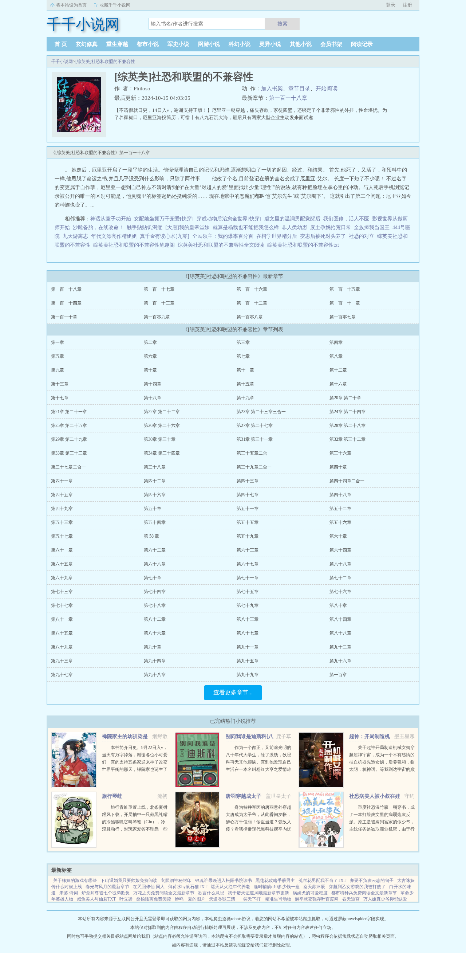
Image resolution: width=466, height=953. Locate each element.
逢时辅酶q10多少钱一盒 (277, 886)
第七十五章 (247, 591)
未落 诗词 (68, 892)
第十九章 (245, 397)
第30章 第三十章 (159, 439)
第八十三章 (247, 619)
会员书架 (331, 44)
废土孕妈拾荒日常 (330, 227)
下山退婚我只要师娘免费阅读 (128, 880)
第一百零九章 (157, 316)
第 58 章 (151, 536)
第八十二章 (155, 619)
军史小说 (178, 44)
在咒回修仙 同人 (149, 886)
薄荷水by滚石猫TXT (187, 886)
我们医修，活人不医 (346, 218)
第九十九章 (247, 674)
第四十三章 (247, 480)
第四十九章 (62, 508)
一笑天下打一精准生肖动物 (265, 899)
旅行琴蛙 (112, 796)
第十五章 (245, 384)
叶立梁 (126, 899)
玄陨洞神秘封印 (176, 880)
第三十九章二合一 (254, 467)
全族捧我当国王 (372, 227)
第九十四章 (155, 660)
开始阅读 (326, 88)
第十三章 (59, 384)
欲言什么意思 (211, 892)
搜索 (282, 24)
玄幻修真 (87, 44)
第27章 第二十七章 (255, 425)
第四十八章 (340, 494)
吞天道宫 (351, 899)
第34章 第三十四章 (162, 453)
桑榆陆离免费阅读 (153, 899)
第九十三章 (62, 660)
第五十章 (152, 508)
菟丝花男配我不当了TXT (322, 880)
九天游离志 (75, 236)
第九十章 (152, 647)
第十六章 (338, 384)
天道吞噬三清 (222, 899)
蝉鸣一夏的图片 (190, 899)
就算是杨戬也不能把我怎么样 (246, 227)
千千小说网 (62, 61)
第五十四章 (155, 522)
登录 (390, 5)
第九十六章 (340, 660)
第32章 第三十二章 (347, 439)
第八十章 (338, 605)
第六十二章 (155, 550)
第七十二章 (340, 577)
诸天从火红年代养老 (230, 886)
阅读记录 (362, 44)
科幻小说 (239, 44)
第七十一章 (247, 577)
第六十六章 (155, 563)
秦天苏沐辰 (314, 886)
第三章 (243, 342)
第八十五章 (62, 633)
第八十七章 (247, 633)
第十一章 (245, 370)
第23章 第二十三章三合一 (261, 411)
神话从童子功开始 (110, 218)
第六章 (150, 356)
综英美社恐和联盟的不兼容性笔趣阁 (135, 245)
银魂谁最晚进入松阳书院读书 (223, 880)
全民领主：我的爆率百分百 (222, 236)
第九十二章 (340, 647)
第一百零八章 (250, 316)
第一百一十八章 (288, 98)
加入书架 (272, 88)
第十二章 (338, 370)
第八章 (336, 356)
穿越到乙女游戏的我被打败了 (357, 886)
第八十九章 (62, 647)
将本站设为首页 (71, 5)
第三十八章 (155, 467)
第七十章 (152, 577)
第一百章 (338, 674)
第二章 (150, 342)
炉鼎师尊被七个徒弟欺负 (106, 892)
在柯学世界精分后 (276, 236)
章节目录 (299, 88)
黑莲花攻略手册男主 (275, 880)
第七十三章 (62, 591)
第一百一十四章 (66, 303)
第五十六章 (340, 522)
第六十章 (338, 536)
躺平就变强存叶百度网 (317, 899)
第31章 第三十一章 (255, 439)
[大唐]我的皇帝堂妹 (187, 227)
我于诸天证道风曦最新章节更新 (258, 892)
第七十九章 (247, 605)
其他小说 (301, 44)
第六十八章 (340, 563)
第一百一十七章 (159, 289)
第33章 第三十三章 (69, 453)
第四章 (336, 342)
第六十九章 (62, 577)
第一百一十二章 (252, 303)
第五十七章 (62, 536)
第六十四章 (340, 550)
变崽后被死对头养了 (323, 236)
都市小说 (148, 44)
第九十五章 (247, 660)
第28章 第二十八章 (347, 425)
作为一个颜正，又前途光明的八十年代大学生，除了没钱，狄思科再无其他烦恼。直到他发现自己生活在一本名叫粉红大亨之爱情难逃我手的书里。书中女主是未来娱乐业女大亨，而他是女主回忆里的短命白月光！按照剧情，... (258, 769)
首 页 (61, 44)
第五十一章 (247, 508)
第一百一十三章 (159, 303)
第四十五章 (62, 494)
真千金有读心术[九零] (164, 236)
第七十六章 (340, 591)
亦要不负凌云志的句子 (372, 880)
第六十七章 (247, 563)
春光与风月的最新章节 (107, 886)
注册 (407, 5)
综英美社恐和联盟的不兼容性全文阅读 (222, 245)
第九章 (57, 370)
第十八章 (152, 397)
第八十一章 (62, 619)
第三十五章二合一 (254, 453)
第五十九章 (247, 536)
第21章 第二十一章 (69, 411)
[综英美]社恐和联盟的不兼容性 (105, 61)
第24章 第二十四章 (347, 411)
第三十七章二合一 (68, 467)
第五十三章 (62, 522)
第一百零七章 (342, 316)
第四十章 (338, 467)
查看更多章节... (233, 692)
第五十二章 (340, 508)
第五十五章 (247, 522)
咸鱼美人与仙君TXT (96, 899)
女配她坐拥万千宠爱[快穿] (164, 218)
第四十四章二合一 (346, 480)
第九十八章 (155, 674)
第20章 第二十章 (345, 397)
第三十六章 (340, 453)
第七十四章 (155, 591)
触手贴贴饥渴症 (144, 227)
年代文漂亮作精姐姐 (114, 236)
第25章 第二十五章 (69, 425)
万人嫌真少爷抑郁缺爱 (385, 899)
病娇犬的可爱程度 (310, 892)
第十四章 (152, 384)
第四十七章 (247, 494)
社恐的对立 (363, 236)
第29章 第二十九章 (69, 439)
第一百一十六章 (252, 289)
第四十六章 (155, 494)
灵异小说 (270, 44)
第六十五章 (62, 563)
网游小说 (209, 44)
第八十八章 (340, 633)
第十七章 (59, 397)
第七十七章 (62, 605)
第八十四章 (340, 619)
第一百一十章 (64, 316)
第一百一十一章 (344, 303)
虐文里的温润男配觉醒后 (292, 218)
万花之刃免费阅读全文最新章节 (163, 892)
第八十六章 (155, 633)
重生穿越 (117, 44)
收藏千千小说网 (115, 5)
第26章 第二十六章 (162, 425)
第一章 (57, 342)
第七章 (243, 356)
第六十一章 (62, 550)
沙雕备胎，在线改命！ (98, 227)
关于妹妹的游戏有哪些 (75, 880)
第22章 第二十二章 (162, 411)
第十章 (150, 370)
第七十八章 (155, 605)
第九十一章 (247, 647)
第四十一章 (62, 480)
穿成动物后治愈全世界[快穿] (229, 218)
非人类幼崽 (294, 227)
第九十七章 (62, 674)
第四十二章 (155, 480)
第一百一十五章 (344, 289)
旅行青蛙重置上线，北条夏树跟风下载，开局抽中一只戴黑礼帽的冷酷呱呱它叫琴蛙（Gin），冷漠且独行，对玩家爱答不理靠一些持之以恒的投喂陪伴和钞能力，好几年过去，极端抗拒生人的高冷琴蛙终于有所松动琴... (134, 829)
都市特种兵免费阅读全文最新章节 (364, 892)
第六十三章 (247, 550)
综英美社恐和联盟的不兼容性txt (304, 245)
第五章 (57, 356)
